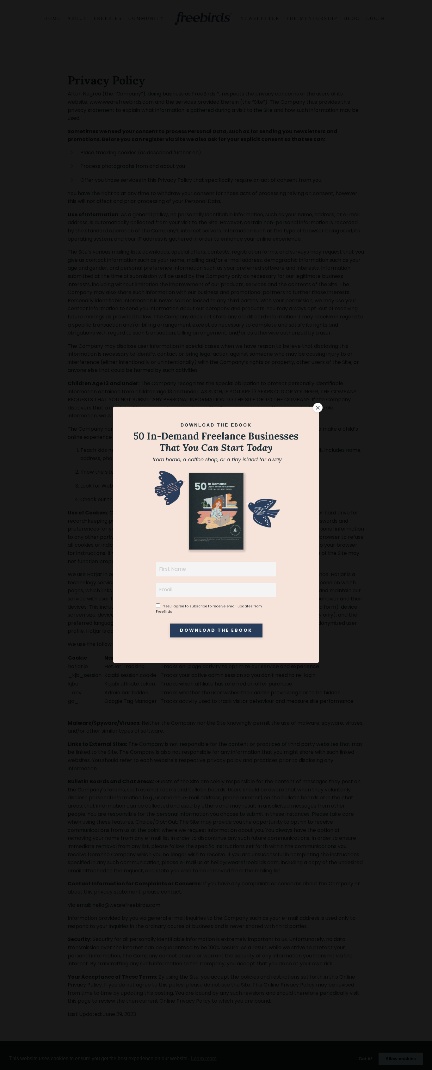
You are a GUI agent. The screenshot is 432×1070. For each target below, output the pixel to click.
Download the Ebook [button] (216, 630)
